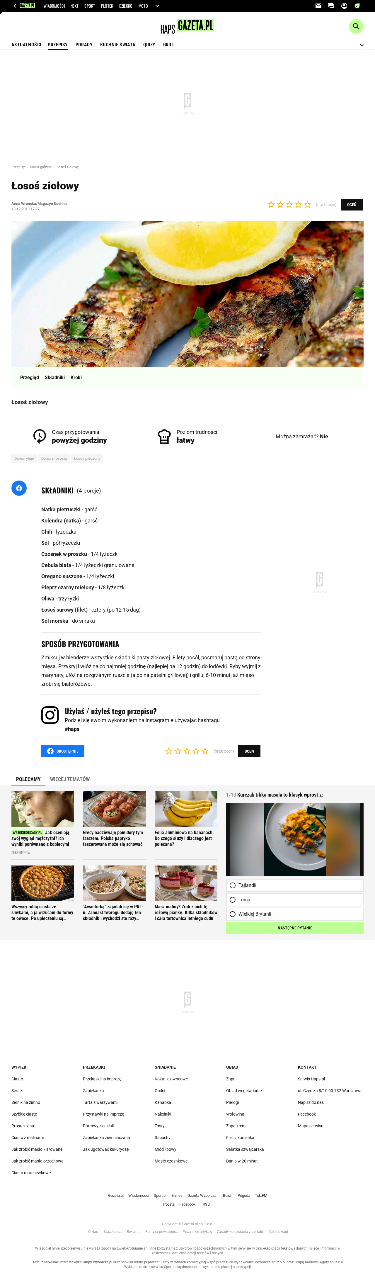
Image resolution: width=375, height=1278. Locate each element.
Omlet (160, 1090)
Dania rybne (24, 458)
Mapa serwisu (310, 1125)
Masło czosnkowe (171, 1161)
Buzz (227, 1195)
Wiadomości (138, 1195)
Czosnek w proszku (64, 554)
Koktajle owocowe (171, 1079)
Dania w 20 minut (242, 1161)
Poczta (169, 1204)
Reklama (134, 1232)
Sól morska (55, 621)
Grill (169, 44)
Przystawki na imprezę (103, 1114)
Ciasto (17, 1079)
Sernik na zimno (25, 1102)
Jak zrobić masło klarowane (36, 1149)
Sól (45, 543)
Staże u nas (113, 1232)
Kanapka (163, 1102)
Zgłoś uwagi (278, 1232)
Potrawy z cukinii (98, 1125)
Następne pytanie (295, 928)
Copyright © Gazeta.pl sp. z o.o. (187, 1224)
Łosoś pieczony (87, 458)
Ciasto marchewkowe (31, 1172)
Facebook (307, 1114)
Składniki (55, 377)
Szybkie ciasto (24, 1114)
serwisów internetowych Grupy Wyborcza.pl (78, 1262)
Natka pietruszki (61, 509)
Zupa (231, 1079)
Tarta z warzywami (100, 1102)
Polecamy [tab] (28, 779)
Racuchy (163, 1137)
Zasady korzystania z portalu (240, 1232)
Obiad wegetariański (244, 1090)
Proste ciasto (23, 1125)
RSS (206, 1204)
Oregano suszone (62, 576)
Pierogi (232, 1102)
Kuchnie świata (118, 44)
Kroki (76, 377)
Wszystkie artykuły (197, 1232)
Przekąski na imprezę (102, 1079)
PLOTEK (107, 6)
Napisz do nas (311, 1102)
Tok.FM (261, 1195)
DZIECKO (126, 6)
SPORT (89, 6)
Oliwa (48, 598)
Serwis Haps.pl (311, 1079)
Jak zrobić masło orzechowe (37, 1161)
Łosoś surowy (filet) (65, 610)
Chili (47, 532)
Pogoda (244, 1195)
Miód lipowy (165, 1149)
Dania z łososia (54, 458)
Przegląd (29, 377)
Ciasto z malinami (27, 1137)
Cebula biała (56, 565)
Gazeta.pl (116, 1195)
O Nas (93, 1232)
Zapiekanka (93, 1090)
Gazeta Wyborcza (202, 1195)
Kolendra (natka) (61, 520)
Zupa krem (236, 1125)
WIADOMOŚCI (54, 6)
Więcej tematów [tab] (70, 779)
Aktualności (26, 44)
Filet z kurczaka (240, 1137)
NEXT (75, 6)
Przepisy (58, 44)
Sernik (17, 1090)
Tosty (160, 1125)
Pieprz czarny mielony (68, 587)
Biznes (177, 1195)
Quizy (149, 44)
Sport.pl (160, 1195)
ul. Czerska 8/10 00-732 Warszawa (330, 1090)
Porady (84, 44)
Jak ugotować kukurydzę (106, 1149)
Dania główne (41, 167)
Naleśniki (163, 1114)
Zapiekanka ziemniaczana (106, 1137)
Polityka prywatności (161, 1232)
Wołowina (235, 1114)
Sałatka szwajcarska (245, 1149)
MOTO (143, 6)
